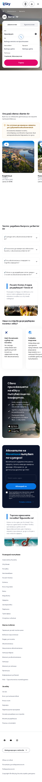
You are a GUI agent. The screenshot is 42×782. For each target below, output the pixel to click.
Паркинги (5, 609)
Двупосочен (12, 25)
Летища (5, 662)
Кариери (5, 705)
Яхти (4, 591)
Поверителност (8, 769)
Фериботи (6, 596)
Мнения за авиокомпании (11, 657)
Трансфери (6, 614)
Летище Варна (7, 653)
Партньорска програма (11, 710)
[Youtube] (11, 740)
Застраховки (7, 605)
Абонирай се (21, 486)
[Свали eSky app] (25, 4)
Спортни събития (9, 618)
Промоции (6, 671)
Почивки (5, 569)
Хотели (5, 582)
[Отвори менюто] (38, 4)
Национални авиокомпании (12, 648)
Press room (6, 701)
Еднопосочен (29, 25)
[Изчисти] (35, 34)
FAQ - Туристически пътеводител (15, 680)
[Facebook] (4, 740)
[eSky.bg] (3, 11)
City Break (6, 564)
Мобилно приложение (10, 635)
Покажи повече (25, 502)
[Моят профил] (31, 4)
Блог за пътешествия (10, 696)
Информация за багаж (10, 675)
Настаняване (7, 573)
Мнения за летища (9, 666)
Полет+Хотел (7, 578)
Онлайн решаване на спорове (13, 714)
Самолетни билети (9, 560)
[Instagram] (17, 740)
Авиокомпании (11, 11)
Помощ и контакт (9, 723)
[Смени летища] (21, 37)
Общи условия (7, 760)
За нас (4, 692)
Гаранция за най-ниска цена (12, 630)
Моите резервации (9, 719)
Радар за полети (8, 639)
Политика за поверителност (13, 765)
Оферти (5, 600)
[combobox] (18, 34)
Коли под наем (7, 587)
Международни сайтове (14, 750)
